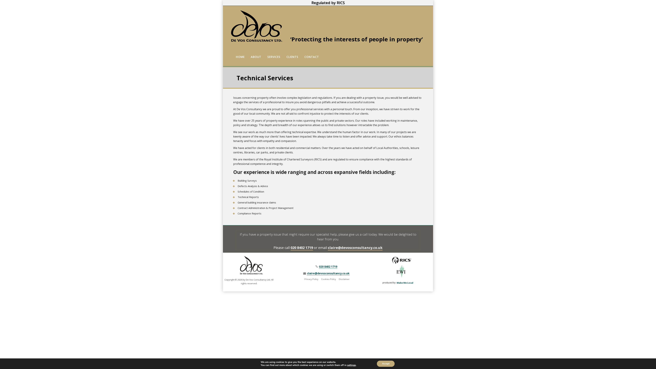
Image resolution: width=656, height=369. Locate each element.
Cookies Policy (328, 279)
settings (351, 365)
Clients (292, 57)
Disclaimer (344, 279)
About (256, 57)
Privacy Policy (311, 279)
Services (273, 57)
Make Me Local (405, 282)
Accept (386, 363)
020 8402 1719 (302, 247)
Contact (311, 57)
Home (240, 57)
